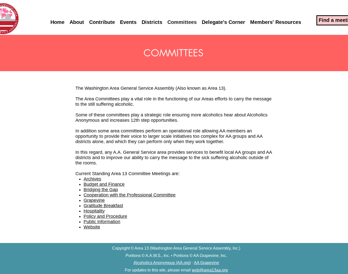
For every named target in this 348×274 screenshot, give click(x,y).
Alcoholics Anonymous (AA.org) (162, 263)
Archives (92, 178)
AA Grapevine (206, 263)
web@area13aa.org (210, 270)
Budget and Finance (104, 184)
